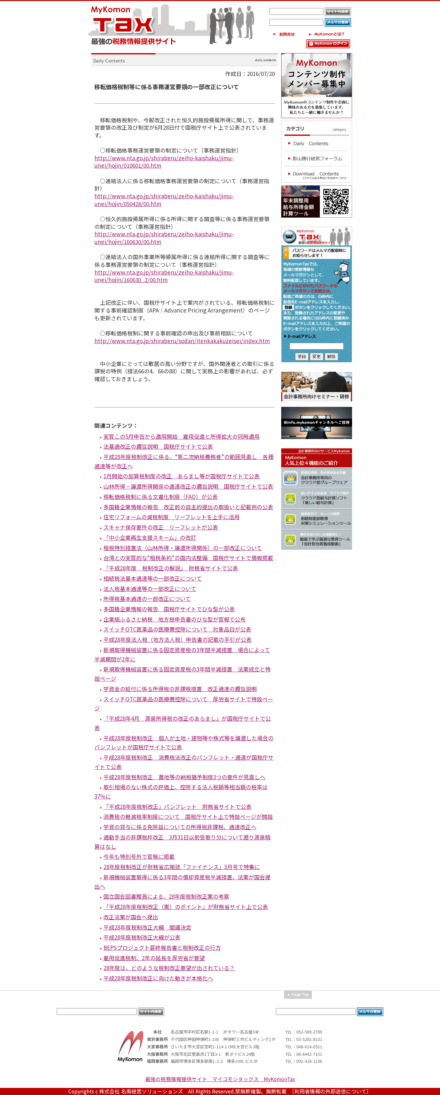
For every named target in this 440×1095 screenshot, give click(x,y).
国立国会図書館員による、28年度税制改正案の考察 (166, 896)
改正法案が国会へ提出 (130, 917)
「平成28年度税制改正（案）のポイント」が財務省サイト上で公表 (185, 907)
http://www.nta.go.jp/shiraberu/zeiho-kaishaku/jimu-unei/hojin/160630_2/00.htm (164, 276)
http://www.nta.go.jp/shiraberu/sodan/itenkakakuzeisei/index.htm (182, 341)
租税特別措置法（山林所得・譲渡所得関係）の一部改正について (182, 548)
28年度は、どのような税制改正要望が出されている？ (169, 968)
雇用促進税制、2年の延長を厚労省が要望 (154, 958)
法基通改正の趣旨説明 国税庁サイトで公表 (158, 446)
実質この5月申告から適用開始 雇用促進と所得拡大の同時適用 (181, 436)
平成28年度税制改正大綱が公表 (141, 937)
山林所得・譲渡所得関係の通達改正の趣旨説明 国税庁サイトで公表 (188, 486)
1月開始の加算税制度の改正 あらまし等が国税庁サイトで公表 (181, 476)
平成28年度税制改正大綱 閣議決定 (147, 927)
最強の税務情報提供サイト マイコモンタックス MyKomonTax (220, 1079)
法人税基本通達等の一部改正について (149, 589)
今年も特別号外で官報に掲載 (139, 856)
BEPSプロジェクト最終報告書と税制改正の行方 (162, 947)
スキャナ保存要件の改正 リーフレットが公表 (160, 527)
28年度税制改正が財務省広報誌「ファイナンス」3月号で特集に (181, 867)
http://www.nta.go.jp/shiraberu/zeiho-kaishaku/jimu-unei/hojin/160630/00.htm (164, 238)
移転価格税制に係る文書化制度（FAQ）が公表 (160, 496)
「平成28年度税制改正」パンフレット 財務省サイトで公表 (177, 806)
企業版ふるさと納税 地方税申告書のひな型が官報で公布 (174, 619)
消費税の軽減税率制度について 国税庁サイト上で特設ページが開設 (188, 816)
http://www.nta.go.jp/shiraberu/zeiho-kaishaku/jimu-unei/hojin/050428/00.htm (164, 200)
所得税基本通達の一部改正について (147, 598)
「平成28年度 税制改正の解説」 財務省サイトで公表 (170, 568)
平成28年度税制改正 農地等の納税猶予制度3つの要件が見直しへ (184, 777)
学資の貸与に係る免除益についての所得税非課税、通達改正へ (179, 827)
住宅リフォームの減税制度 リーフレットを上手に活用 (171, 517)
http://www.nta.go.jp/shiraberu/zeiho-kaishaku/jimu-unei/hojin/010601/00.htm (164, 162)
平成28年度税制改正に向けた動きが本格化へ (158, 978)
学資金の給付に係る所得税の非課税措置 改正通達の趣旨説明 (180, 689)
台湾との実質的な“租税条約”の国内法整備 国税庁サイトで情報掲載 (188, 558)
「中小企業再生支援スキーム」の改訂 (149, 537)
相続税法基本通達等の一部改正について (152, 578)
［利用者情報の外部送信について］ (332, 1091)
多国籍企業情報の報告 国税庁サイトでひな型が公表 (169, 609)
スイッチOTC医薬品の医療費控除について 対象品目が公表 (177, 629)
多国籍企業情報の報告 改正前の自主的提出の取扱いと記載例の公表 (188, 507)
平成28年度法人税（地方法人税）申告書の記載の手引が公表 (177, 639)
